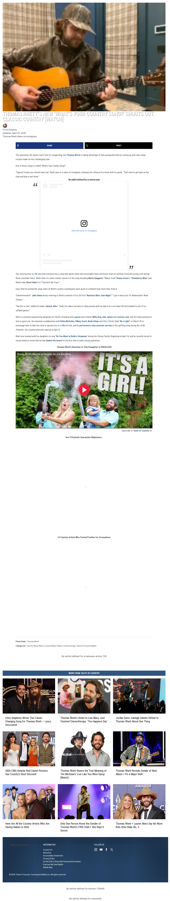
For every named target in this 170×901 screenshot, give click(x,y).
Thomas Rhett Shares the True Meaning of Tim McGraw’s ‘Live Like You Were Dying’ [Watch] (83, 774)
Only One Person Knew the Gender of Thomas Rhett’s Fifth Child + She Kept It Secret (82, 827)
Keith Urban (93, 321)
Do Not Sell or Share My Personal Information (62, 861)
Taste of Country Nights (86, 646)
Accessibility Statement (53, 856)
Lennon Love (123, 317)
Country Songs (69, 646)
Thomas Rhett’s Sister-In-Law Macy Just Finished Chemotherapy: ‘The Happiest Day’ (83, 719)
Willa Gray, (97, 317)
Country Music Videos (53, 646)
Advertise (47, 853)
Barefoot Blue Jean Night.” (99, 295)
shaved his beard (54, 340)
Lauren (77, 317)
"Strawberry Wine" (139, 278)
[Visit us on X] (112, 849)
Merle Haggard (95, 278)
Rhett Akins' (32, 282)
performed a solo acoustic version (95, 325)
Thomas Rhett (73, 155)
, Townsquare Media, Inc (40, 874)
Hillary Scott (81, 321)
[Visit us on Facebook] (107, 849)
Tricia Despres (10, 129)
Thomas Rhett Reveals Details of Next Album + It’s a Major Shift (136, 772)
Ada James (108, 317)
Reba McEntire (67, 321)
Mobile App (48, 867)
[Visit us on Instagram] (96, 849)
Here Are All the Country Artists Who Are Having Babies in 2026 (27, 825)
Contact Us (47, 850)
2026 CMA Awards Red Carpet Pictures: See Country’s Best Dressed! (26, 772)
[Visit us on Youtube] (102, 849)
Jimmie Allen (51, 306)
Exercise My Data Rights (53, 864)
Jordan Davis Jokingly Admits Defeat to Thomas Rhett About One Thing (137, 719)
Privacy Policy (49, 859)
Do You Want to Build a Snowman (71, 336)
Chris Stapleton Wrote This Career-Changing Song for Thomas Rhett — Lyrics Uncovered (28, 721)
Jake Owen (37, 295)
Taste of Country (141, 430)
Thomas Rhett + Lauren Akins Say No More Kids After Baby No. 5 (139, 825)
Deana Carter (122, 278)
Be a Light (124, 321)
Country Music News (35, 646)
